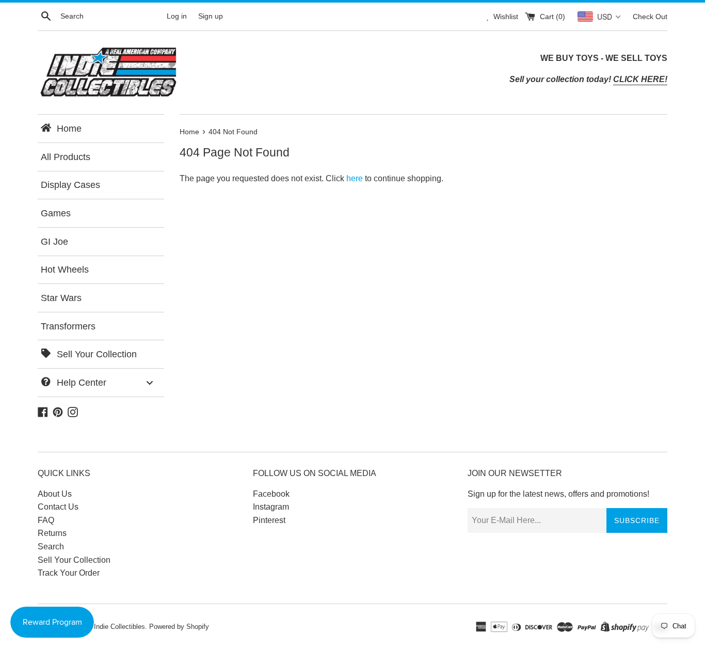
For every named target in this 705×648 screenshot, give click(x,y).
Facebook (271, 493)
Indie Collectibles (119, 626)
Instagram (271, 506)
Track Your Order (69, 572)
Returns (52, 533)
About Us (55, 493)
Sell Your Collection (74, 560)
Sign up (210, 16)
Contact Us (58, 506)
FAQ (46, 520)
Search (51, 546)
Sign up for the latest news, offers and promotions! (558, 493)
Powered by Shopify (179, 626)
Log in (177, 16)
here (354, 178)
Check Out (650, 16)
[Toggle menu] (149, 382)
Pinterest (269, 520)
